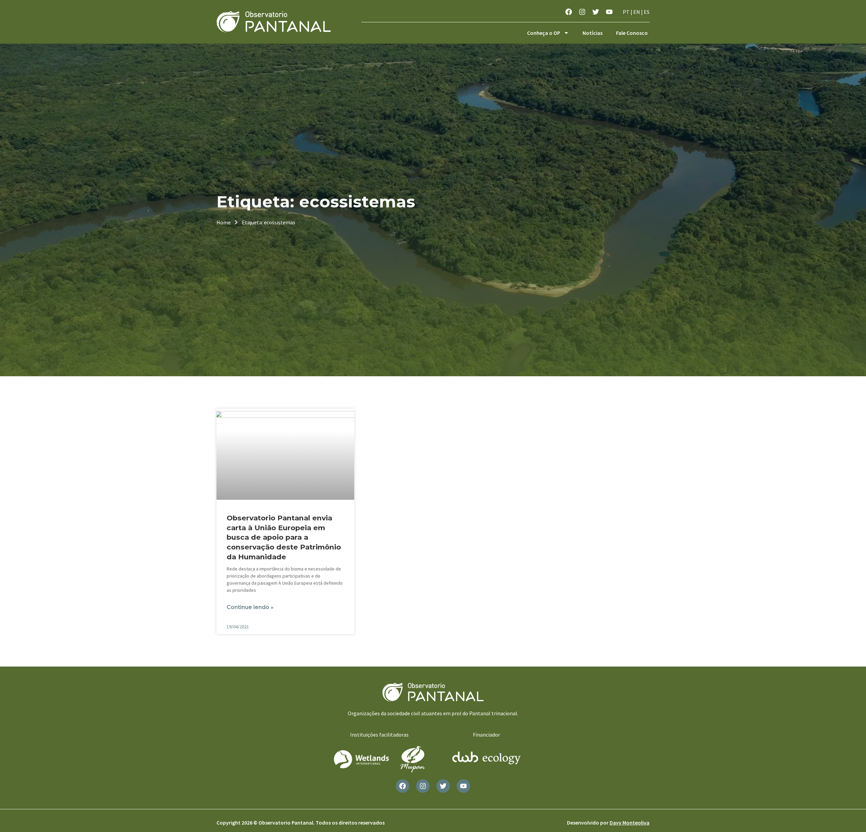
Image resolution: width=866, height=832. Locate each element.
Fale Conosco (632, 32)
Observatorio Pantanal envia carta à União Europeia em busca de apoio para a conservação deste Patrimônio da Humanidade (284, 537)
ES (647, 11)
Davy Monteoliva (630, 822)
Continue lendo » (250, 607)
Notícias (592, 32)
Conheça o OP (543, 32)
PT (626, 11)
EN (636, 11)
